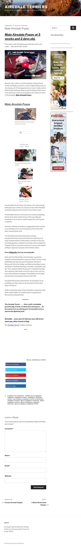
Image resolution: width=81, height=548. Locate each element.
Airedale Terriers (26, 7)
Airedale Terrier (13, 325)
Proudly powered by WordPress (14, 543)
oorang (24, 25)
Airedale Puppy (21, 397)
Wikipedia (13, 252)
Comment (9, 429)
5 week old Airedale (16, 396)
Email (7, 466)
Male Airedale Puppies (30, 400)
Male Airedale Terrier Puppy (27, 404)
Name (7, 455)
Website (8, 476)
